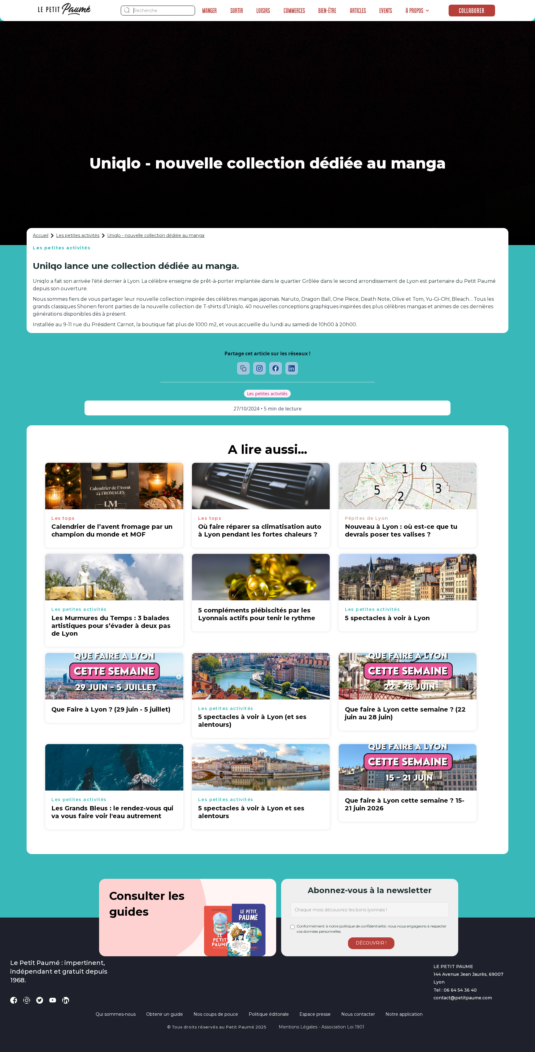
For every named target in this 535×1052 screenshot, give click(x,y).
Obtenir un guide (164, 1014)
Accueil (40, 235)
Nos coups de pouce (216, 1014)
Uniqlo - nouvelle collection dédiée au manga (155, 235)
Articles (358, 10)
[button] (417, 10)
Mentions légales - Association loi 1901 (321, 1027)
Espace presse (315, 1014)
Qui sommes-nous (116, 1014)
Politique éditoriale (269, 1014)
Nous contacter (358, 1014)
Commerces (294, 10)
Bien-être (327, 10)
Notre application (404, 1014)
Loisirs (263, 10)
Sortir (236, 10)
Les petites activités (77, 235)
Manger (209, 10)
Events (385, 10)
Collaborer (472, 10)
